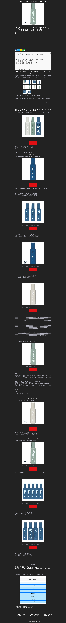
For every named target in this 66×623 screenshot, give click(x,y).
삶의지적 (33, 585)
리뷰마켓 (33, 599)
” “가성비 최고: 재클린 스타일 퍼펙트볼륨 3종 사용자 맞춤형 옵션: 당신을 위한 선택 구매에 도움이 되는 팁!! (33, 55)
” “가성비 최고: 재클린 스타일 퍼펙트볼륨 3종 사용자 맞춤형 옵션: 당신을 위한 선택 (29, 54)
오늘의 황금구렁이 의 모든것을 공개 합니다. (22, 566)
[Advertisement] (33, 42)
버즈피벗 (33, 593)
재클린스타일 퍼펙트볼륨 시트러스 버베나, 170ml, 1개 (25, 64)
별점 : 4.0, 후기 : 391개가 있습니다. (33, 398)
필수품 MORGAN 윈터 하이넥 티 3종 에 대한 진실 (23, 572)
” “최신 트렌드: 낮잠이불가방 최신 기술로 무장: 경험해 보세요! (24, 607)
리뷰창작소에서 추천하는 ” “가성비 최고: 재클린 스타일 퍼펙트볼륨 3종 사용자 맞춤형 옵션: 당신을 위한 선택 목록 (33, 58)
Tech (27, 1)
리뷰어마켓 (33, 601)
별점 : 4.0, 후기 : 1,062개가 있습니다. (33, 197)
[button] (45, 1)
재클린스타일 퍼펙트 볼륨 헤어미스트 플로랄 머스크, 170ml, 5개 (27, 68)
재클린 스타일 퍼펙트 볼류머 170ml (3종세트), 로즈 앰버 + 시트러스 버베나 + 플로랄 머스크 (31, 59)
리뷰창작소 (22, 1)
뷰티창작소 (33, 596)
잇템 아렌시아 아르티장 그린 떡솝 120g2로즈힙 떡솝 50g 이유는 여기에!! (27, 567)
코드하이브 (33, 588)
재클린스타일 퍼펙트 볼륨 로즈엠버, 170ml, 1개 (24, 63)
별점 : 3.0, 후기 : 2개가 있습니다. (33, 154)
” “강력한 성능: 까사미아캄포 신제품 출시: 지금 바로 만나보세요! (25, 606)
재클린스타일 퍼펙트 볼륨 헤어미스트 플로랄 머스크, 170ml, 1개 (27, 60)
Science (30, 1)
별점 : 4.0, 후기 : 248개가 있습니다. (33, 438)
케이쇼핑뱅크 (33, 582)
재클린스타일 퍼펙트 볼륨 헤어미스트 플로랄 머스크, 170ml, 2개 (27, 62)
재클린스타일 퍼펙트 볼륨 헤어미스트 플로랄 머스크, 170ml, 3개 (27, 61)
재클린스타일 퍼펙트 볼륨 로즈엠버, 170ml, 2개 (24, 65)
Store (41, 1)
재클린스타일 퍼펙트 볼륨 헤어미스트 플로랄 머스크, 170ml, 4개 (27, 69)
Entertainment (35, 1)
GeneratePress (38, 621)
